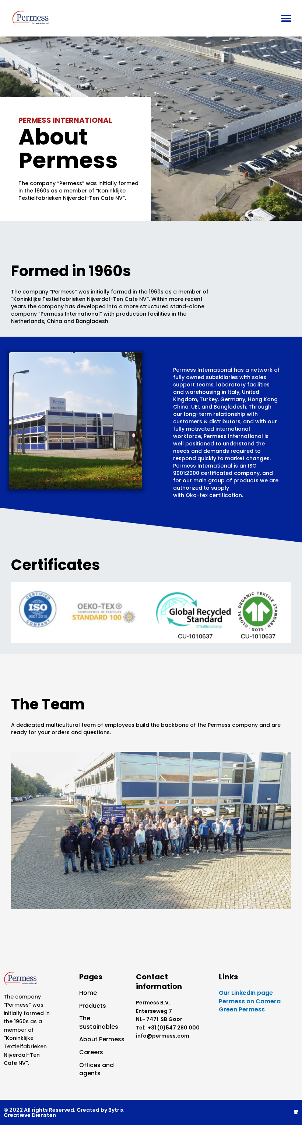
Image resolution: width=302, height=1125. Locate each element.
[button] (286, 18)
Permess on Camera (250, 1001)
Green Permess (242, 1009)
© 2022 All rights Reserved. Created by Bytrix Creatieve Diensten (64, 1112)
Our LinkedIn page (246, 993)
